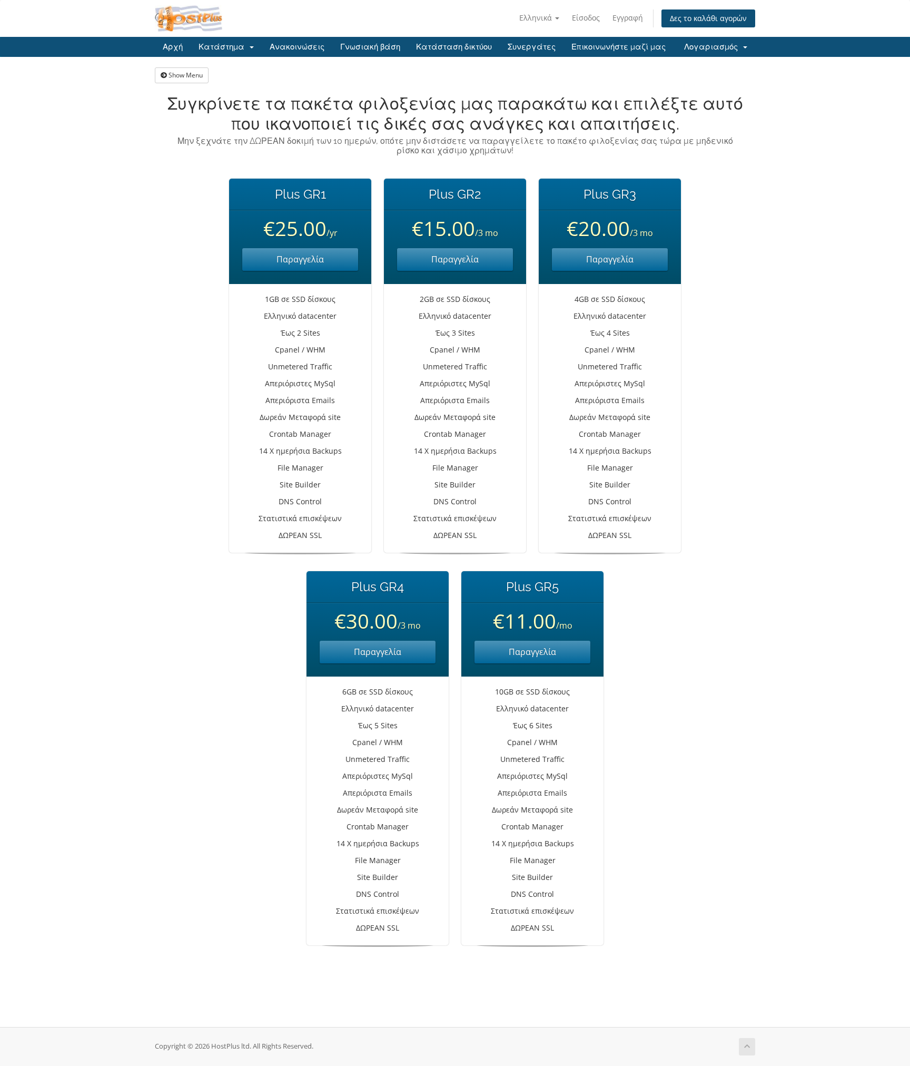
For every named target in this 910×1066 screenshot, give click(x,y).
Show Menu (185, 75)
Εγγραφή (627, 18)
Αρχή (173, 47)
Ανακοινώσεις (297, 47)
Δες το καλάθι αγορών (708, 18)
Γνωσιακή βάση (370, 47)
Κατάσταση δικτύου (454, 47)
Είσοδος (586, 18)
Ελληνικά (536, 18)
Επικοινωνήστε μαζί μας (618, 47)
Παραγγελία (300, 259)
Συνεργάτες (532, 47)
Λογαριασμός (713, 47)
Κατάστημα (224, 47)
